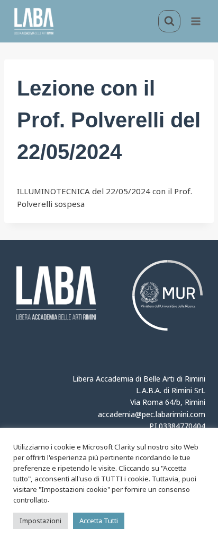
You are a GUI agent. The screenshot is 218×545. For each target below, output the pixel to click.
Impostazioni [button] (40, 520)
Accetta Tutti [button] (98, 520)
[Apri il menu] (195, 21)
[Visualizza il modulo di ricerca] (169, 21)
